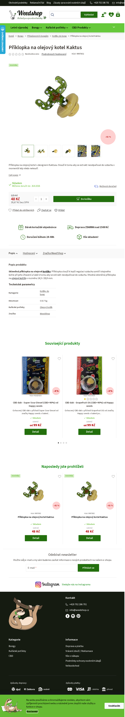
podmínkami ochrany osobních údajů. (78, 381)
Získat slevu (78, 370)
